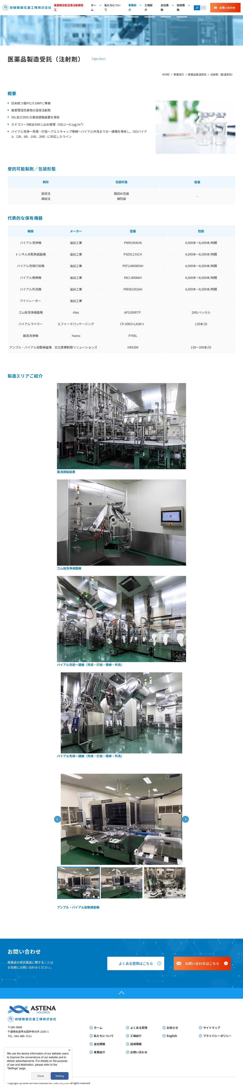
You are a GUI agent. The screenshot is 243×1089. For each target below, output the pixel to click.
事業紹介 (132, 7)
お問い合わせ (138, 1052)
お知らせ (172, 1028)
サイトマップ (211, 1028)
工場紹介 (148, 7)
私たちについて (112, 7)
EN (203, 7)
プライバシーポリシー (217, 1036)
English (172, 1036)
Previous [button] (57, 819)
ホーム (93, 7)
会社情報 (165, 7)
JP (197, 7)
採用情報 (181, 7)
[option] (121, 819)
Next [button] (185, 819)
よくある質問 (138, 1028)
